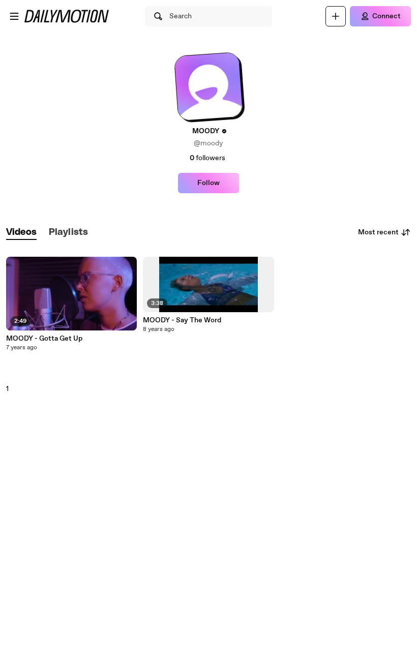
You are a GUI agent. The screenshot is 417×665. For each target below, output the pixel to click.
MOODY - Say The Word (182, 320)
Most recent (378, 232)
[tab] (21, 232)
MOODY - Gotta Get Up (44, 339)
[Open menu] (14, 16)
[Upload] (335, 16)
